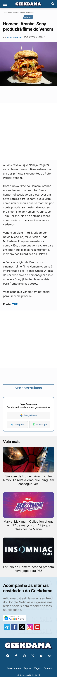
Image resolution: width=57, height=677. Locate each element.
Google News (30, 415)
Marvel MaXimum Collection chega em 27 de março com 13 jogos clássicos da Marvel (28, 525)
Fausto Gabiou (14, 37)
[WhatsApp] (28, 93)
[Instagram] (24, 655)
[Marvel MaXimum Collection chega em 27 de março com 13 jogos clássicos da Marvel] (28, 505)
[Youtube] (41, 655)
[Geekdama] (28, 4)
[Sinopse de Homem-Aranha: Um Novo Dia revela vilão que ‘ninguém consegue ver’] (28, 459)
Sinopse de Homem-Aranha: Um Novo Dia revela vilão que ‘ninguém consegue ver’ (28, 480)
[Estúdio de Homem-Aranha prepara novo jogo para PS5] (28, 550)
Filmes (22, 12)
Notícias (30, 12)
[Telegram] (35, 93)
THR (15, 304)
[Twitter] (32, 655)
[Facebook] (16, 655)
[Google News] (49, 655)
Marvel (28, 17)
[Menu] (5, 4)
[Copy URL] (42, 93)
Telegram (19, 424)
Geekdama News (10, 12)
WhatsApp (41, 424)
